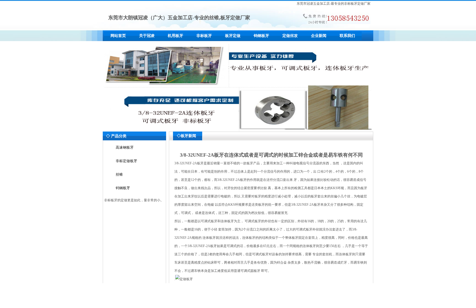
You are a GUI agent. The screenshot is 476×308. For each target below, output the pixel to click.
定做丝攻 (290, 36)
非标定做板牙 (126, 161)
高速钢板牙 (125, 147)
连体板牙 (248, 238)
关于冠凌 (147, 36)
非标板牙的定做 (115, 200)
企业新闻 (318, 36)
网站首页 (118, 36)
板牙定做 (232, 36)
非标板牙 (204, 36)
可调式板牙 (260, 254)
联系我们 (347, 36)
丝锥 (119, 174)
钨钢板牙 (261, 36)
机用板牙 (175, 36)
